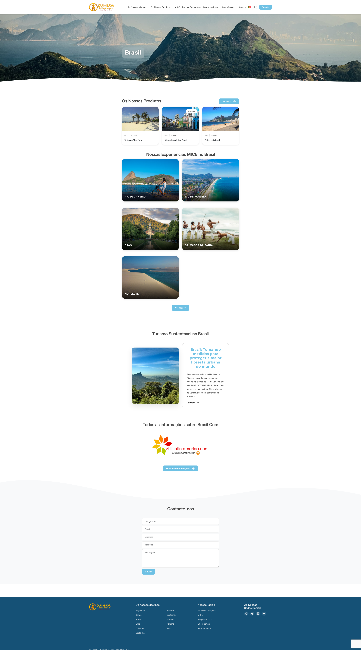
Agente (242, 7)
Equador (170, 610)
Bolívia (139, 615)
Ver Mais (226, 101)
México (170, 619)
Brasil (138, 619)
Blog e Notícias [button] (210, 7)
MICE (177, 7)
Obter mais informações (178, 468)
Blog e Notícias (205, 619)
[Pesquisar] (255, 7)
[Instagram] (246, 614)
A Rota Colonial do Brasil (176, 140)
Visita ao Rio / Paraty (134, 140)
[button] (249, 7)
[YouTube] (264, 614)
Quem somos (204, 624)
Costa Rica (141, 633)
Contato (265, 7)
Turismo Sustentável (191, 7)
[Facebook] (252, 614)
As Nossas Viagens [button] (137, 7)
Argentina (140, 610)
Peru (169, 628)
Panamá (170, 624)
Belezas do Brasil (212, 140)
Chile (138, 624)
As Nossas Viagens (206, 610)
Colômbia (140, 628)
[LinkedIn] (258, 614)
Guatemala (172, 615)
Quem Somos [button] (228, 7)
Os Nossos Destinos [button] (161, 7)
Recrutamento (204, 628)
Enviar (148, 571)
